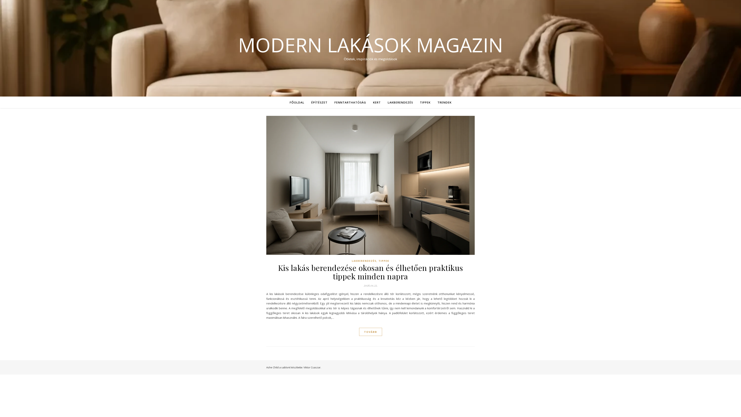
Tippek (425, 102)
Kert (377, 102)
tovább (370, 332)
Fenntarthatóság (350, 102)
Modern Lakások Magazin (370, 44)
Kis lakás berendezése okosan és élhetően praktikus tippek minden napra (370, 272)
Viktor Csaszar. (312, 367)
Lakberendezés (400, 102)
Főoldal (297, 102)
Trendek (444, 102)
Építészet (319, 102)
